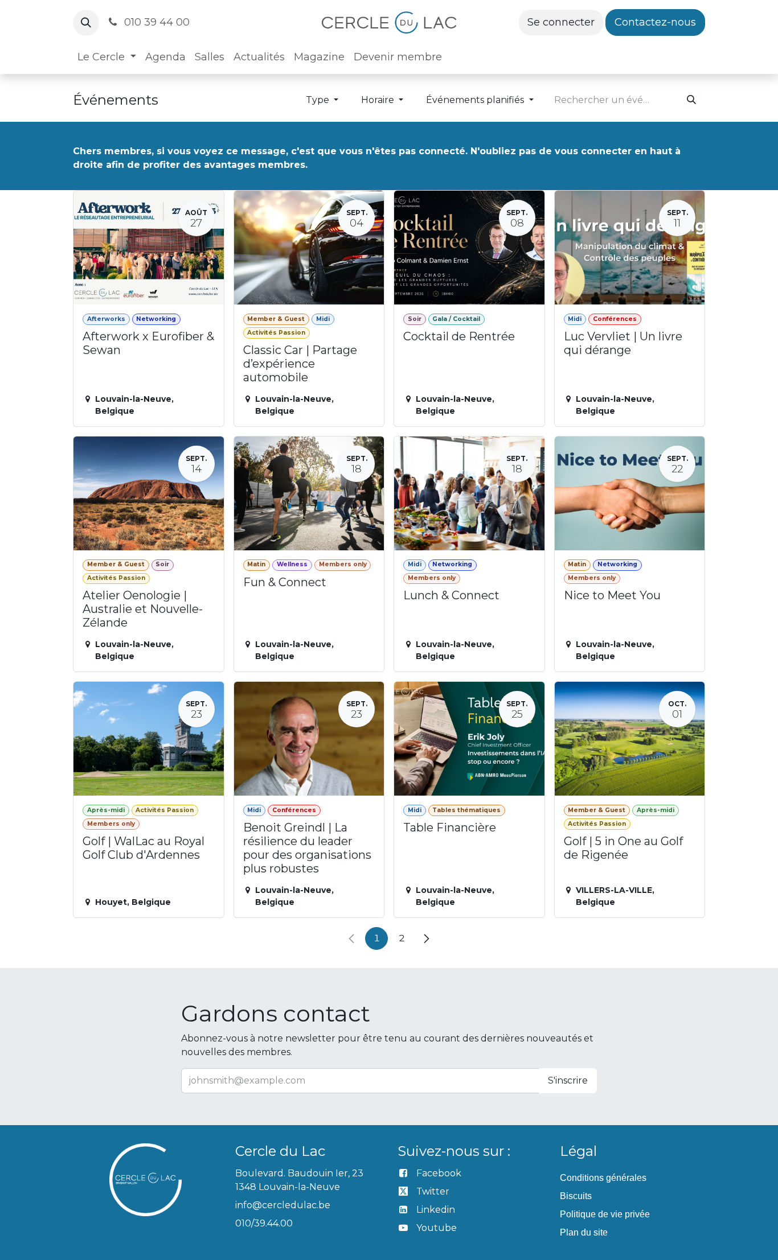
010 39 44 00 (155, 22)
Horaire (378, 99)
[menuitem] (107, 57)
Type (318, 99)
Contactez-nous (655, 22)
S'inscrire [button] (568, 1080)
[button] (86, 23)
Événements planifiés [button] (476, 99)
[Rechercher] (691, 100)
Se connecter (561, 22)
